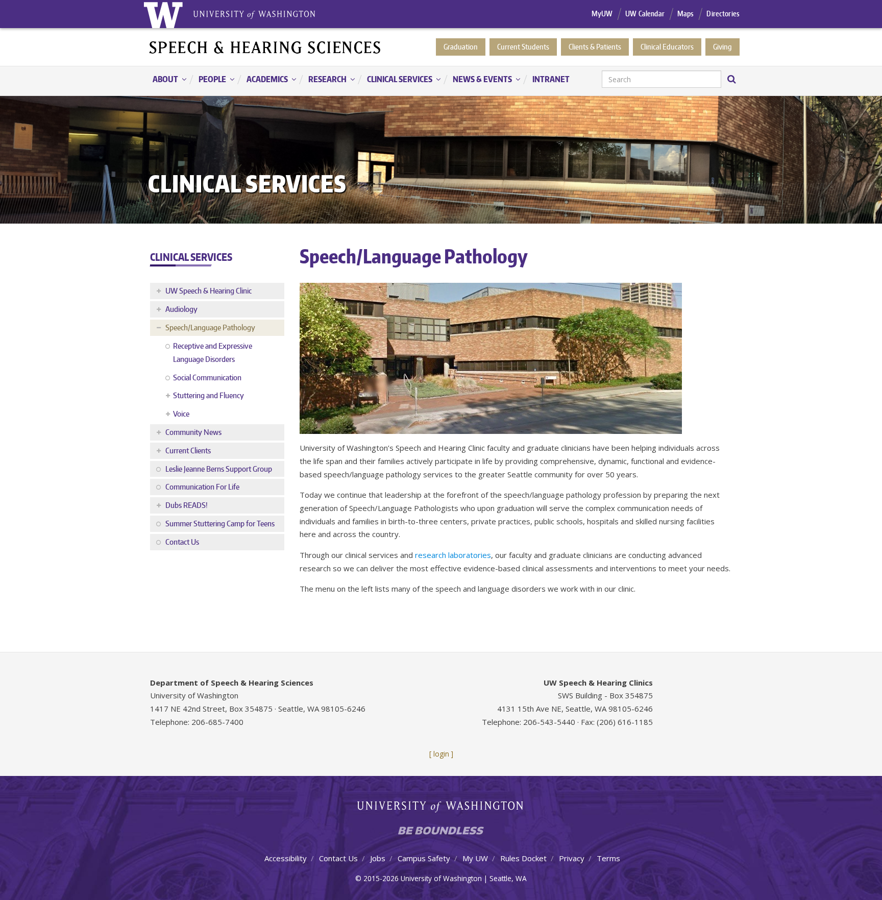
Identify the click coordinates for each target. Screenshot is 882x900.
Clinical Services (394, 80)
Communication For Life (202, 487)
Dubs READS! (186, 505)
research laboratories (453, 555)
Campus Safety (424, 858)
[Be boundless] (441, 833)
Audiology (181, 309)
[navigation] (441, 81)
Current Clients (188, 450)
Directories (723, 13)
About (160, 80)
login (441, 754)
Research (322, 80)
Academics (262, 80)
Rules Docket (523, 858)
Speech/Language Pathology (210, 327)
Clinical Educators (667, 46)
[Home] (265, 46)
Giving (722, 46)
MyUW (602, 13)
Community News (193, 432)
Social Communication (207, 377)
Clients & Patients (595, 46)
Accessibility (285, 858)
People (207, 80)
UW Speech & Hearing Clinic (208, 291)
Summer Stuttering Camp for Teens (220, 523)
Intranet (551, 79)
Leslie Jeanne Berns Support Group (218, 469)
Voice (181, 414)
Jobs (377, 858)
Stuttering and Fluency (208, 395)
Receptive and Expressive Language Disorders (212, 352)
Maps (685, 13)
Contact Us (182, 542)
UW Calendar (645, 13)
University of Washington (441, 808)
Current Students (523, 46)
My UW (475, 858)
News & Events (477, 80)
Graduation (461, 46)
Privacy (571, 858)
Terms (608, 858)
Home (163, 14)
